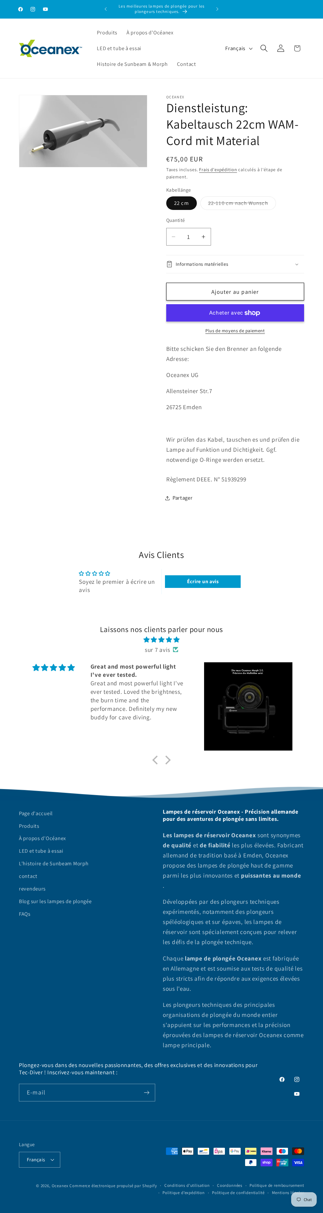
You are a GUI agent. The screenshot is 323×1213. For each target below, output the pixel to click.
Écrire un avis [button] (203, 581)
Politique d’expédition (183, 1192)
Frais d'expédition (218, 169)
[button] (263, 48)
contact (28, 876)
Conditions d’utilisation (187, 1185)
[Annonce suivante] (217, 9)
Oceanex (60, 1185)
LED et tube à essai (41, 850)
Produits (29, 825)
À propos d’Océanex (42, 838)
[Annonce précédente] (106, 9)
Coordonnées (229, 1185)
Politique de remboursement (277, 1185)
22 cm (181, 203)
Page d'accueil (36, 813)
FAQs (25, 913)
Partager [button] (183, 497)
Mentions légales (288, 1192)
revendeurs (32, 888)
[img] (161, 640)
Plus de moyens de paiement (235, 331)
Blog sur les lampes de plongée (55, 901)
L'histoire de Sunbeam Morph (53, 863)
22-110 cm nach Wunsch (242, 204)
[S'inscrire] (146, 1092)
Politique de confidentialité (238, 1192)
